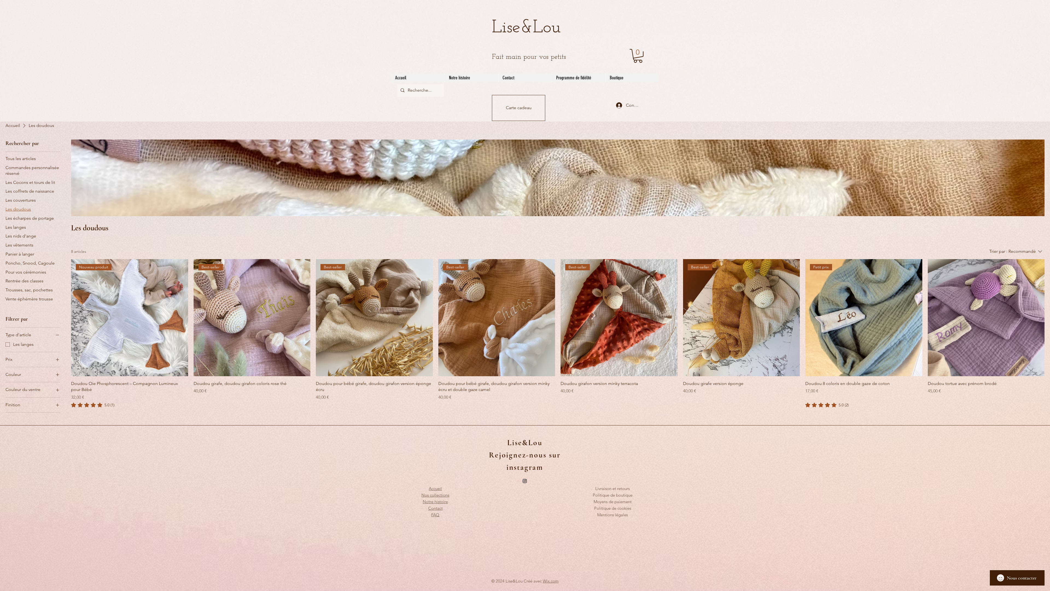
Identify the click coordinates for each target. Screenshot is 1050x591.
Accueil (435, 488)
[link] (93, 404)
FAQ (435, 514)
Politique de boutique (612, 495)
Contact (435, 508)
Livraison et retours (612, 488)
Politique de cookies (612, 508)
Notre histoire (435, 501)
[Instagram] (524, 481)
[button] (638, 56)
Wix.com (551, 581)
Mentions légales (612, 514)
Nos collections (435, 495)
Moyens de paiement (613, 501)
